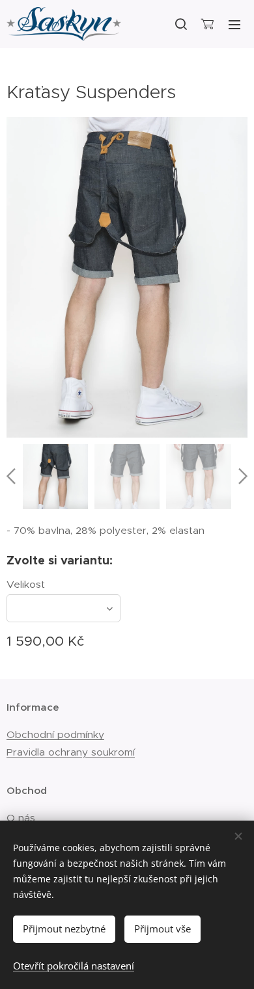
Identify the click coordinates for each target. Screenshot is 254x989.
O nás (21, 817)
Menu (234, 24)
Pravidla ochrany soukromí (71, 752)
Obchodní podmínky (55, 734)
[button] (180, 24)
